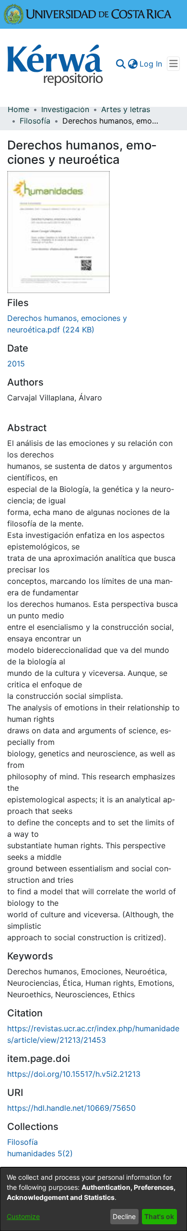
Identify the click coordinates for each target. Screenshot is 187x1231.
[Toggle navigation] (173, 64)
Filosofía (35, 120)
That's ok (159, 1216)
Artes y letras (125, 109)
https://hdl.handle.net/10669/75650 (71, 1108)
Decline (124, 1216)
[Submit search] (121, 63)
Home (18, 109)
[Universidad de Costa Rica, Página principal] (88, 13)
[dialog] (93, 1199)
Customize (23, 1216)
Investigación (65, 109)
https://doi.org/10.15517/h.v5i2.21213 (73, 1074)
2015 (16, 363)
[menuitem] (133, 63)
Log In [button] (151, 63)
